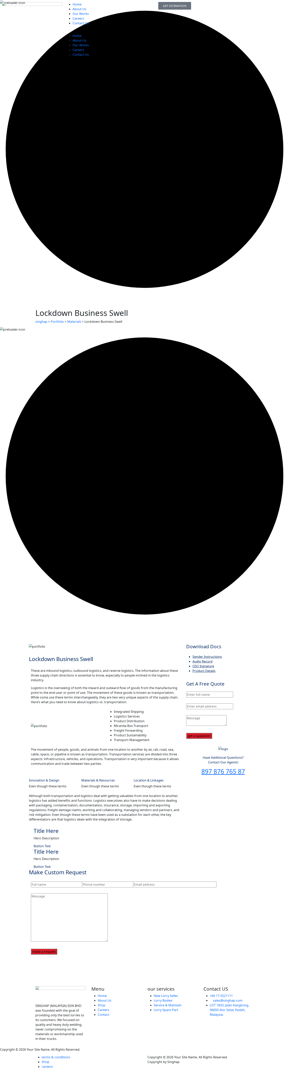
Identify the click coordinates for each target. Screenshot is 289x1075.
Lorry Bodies (163, 1000)
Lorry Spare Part (166, 1010)
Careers (78, 18)
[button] (96, 31)
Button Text (42, 846)
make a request (44, 951)
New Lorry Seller (166, 996)
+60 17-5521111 (221, 996)
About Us (79, 9)
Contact (103, 1014)
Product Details (203, 671)
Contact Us (81, 23)
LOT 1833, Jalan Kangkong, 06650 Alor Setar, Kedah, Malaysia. (229, 1010)
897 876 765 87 (223, 771)
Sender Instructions (207, 657)
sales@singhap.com (227, 1000)
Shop (101, 1005)
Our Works (81, 14)
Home (77, 4)
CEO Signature (203, 666)
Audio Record (202, 661)
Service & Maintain (167, 1005)
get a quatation (199, 736)
